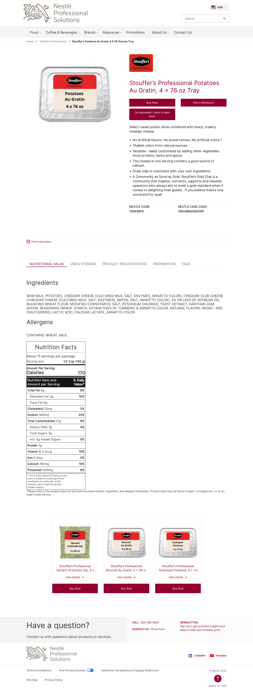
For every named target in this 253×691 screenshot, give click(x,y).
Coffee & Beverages (61, 32)
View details (75, 551)
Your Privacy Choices (72, 670)
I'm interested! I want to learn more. (152, 114)
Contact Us (183, 32)
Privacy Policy (54, 679)
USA (220, 7)
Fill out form (158, 629)
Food (34, 32)
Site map (31, 679)
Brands (89, 32)
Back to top (218, 686)
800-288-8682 (150, 622)
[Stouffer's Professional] (143, 63)
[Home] (55, 13)
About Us (159, 32)
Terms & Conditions (38, 670)
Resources (111, 32)
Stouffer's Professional (52, 41)
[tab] (46, 264)
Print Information (41, 241)
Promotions (135, 32)
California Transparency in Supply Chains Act (129, 670)
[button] (152, 103)
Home (30, 41)
